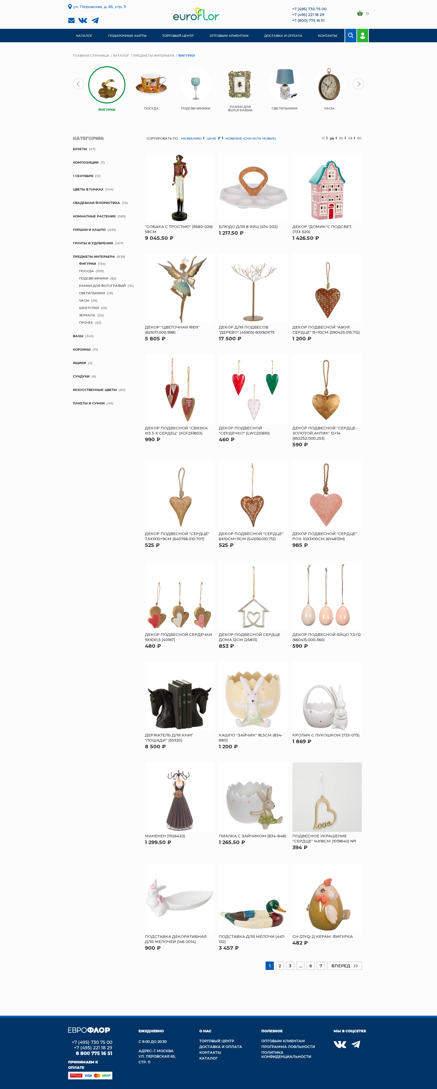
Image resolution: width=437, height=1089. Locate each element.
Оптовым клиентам (283, 1040)
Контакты (210, 1052)
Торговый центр (216, 1040)
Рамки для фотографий (102, 285)
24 (332, 138)
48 (350, 138)
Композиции (86, 162)
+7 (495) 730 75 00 (309, 8)
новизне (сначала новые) (251, 138)
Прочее (86, 322)
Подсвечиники (93, 278)
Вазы (78, 336)
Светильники (92, 293)
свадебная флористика (96, 202)
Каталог (121, 55)
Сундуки (81, 376)
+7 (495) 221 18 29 (308, 14)
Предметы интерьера (154, 55)
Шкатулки (89, 307)
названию (191, 138)
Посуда (86, 271)
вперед (340, 965)
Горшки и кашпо (89, 229)
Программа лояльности (288, 1046)
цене (212, 138)
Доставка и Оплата (220, 1046)
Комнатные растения (94, 216)
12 (323, 138)
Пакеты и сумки (89, 403)
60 (359, 138)
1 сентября (83, 176)
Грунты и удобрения (93, 243)
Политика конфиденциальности (286, 1054)
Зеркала (87, 315)
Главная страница (91, 55)
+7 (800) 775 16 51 (308, 20)
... (300, 965)
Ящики (79, 363)
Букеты (80, 149)
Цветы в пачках (88, 189)
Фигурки (87, 263)
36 (341, 138)
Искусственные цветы (95, 389)
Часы (84, 300)
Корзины (82, 349)
